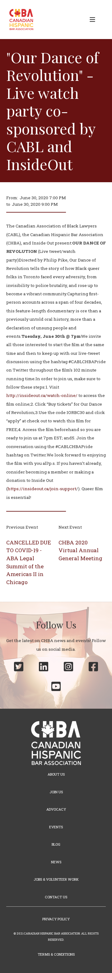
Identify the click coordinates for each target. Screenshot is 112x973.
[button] (92, 19)
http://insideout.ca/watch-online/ (41, 395)
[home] (19, 19)
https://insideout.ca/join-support (41, 488)
